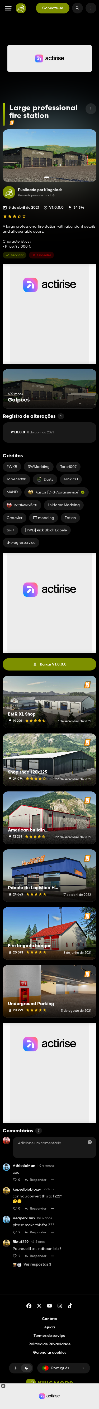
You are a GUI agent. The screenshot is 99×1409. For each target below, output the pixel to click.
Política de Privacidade (49, 1344)
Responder (38, 1180)
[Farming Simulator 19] (11, 122)
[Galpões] (82, 398)
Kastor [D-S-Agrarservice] (57, 492)
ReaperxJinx (24, 1218)
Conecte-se (52, 8)
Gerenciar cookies (49, 1352)
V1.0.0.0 (32, 432)
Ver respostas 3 (37, 1265)
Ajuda (49, 1327)
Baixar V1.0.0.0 (53, 664)
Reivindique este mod (34, 195)
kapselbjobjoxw (27, 1189)
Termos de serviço (49, 1335)
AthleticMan (24, 1165)
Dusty (48, 479)
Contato (49, 1318)
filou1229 (21, 1242)
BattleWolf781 (25, 505)
